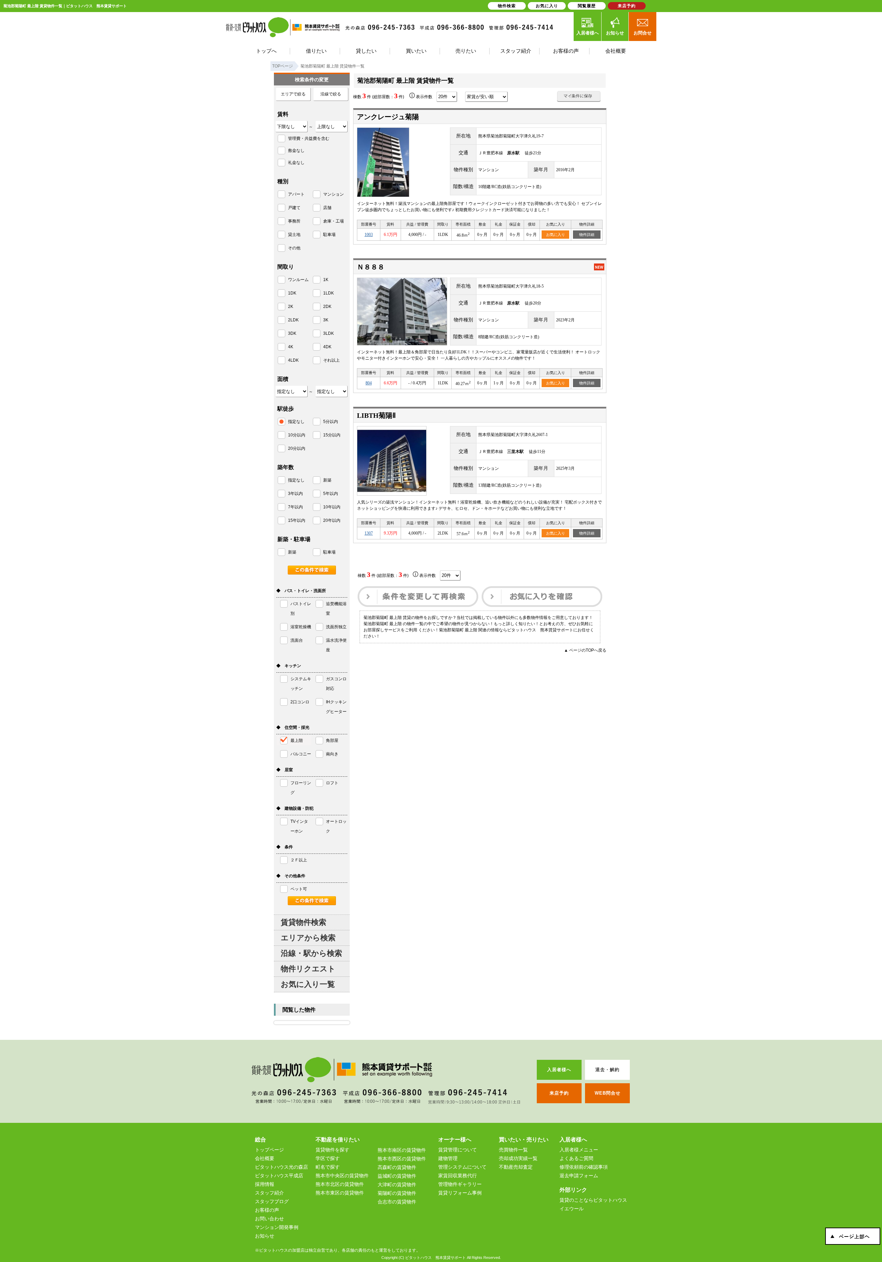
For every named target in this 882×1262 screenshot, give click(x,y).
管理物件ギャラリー (460, 1184)
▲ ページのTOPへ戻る (585, 650)
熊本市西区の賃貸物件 (402, 1158)
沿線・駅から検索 (311, 953)
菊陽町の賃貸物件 (397, 1193)
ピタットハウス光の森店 (281, 1167)
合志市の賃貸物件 (397, 1201)
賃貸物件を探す (332, 1149)
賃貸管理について (457, 1149)
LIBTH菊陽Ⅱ (376, 415)
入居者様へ (587, 32)
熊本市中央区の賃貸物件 (342, 1175)
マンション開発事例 (276, 1227)
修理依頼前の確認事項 (584, 1167)
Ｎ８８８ (370, 267)
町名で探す (328, 1167)
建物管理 (448, 1158)
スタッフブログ (272, 1201)
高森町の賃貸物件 (397, 1167)
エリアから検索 (308, 937)
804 (369, 383)
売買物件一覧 (513, 1149)
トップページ (269, 1149)
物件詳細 (586, 234)
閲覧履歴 (587, 5)
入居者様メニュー (579, 1149)
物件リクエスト (308, 968)
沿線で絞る (330, 94)
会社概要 (264, 1158)
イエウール (572, 1208)
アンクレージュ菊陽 (388, 117)
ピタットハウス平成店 (279, 1175)
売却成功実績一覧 (518, 1158)
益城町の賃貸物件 (397, 1176)
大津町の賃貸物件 (397, 1184)
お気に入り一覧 (308, 984)
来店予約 (627, 5)
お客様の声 (267, 1210)
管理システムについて (462, 1167)
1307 (369, 533)
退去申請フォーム (579, 1175)
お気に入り (555, 234)
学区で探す (328, 1158)
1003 (369, 234)
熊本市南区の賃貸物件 (402, 1150)
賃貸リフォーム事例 (460, 1193)
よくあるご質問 (576, 1158)
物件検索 (507, 5)
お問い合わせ (269, 1218)
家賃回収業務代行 (457, 1175)
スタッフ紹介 (269, 1193)
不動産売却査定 (516, 1167)
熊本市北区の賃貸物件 (340, 1184)
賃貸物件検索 (303, 922)
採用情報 (264, 1184)
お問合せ (643, 32)
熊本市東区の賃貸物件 (340, 1193)
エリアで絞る (293, 94)
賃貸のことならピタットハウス (593, 1200)
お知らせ (615, 32)
